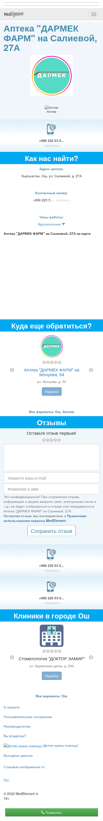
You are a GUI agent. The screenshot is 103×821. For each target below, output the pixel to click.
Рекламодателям (17, 726)
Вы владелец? (15, 735)
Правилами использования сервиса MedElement (45, 518)
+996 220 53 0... (51, 143)
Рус (6, 780)
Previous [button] (12, 370)
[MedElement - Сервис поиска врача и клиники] (13, 14)
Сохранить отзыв (51, 530)
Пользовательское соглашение (28, 716)
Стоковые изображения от (24, 766)
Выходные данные (18, 755)
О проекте (12, 707)
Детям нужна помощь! (60, 745)
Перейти (51, 391)
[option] (51, 370)
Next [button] (91, 370)
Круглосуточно (50, 224)
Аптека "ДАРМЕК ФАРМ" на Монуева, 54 (51, 371)
